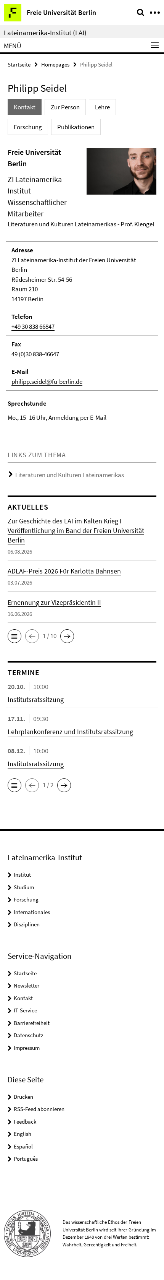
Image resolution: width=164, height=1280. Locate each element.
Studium (24, 887)
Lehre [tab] (102, 107)
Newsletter (26, 985)
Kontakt (23, 998)
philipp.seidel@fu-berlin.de (46, 381)
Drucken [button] (23, 1096)
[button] (14, 636)
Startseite (19, 64)
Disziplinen (27, 924)
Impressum (27, 1047)
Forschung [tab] (28, 127)
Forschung (26, 899)
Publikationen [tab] (76, 127)
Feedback (25, 1121)
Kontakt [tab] (24, 107)
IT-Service (25, 1010)
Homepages (55, 64)
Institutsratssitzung (36, 699)
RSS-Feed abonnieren (39, 1109)
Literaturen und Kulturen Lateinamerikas (69, 475)
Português (26, 1158)
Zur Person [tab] (65, 107)
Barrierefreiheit (32, 1023)
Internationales (32, 912)
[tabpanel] (82, 284)
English (22, 1133)
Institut (22, 874)
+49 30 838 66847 (33, 326)
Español (23, 1146)
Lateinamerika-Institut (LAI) (45, 32)
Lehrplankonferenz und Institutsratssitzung (70, 731)
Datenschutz (28, 1035)
